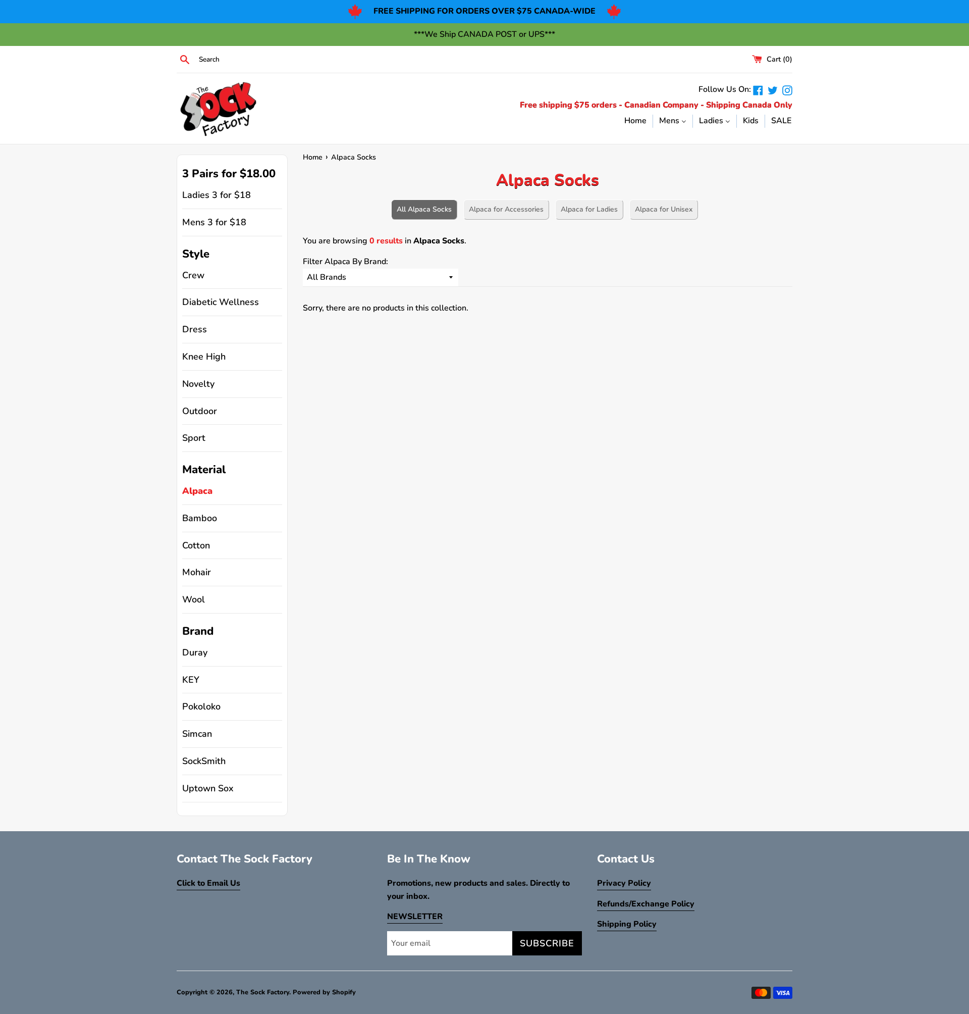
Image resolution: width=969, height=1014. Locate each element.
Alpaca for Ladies (589, 209)
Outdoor (199, 411)
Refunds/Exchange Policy (645, 903)
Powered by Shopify (324, 992)
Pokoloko (201, 706)
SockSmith (204, 761)
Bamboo (199, 518)
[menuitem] (635, 120)
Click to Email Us (208, 883)
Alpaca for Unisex (663, 209)
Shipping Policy (627, 924)
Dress (194, 329)
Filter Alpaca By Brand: (345, 261)
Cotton (196, 545)
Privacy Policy (624, 883)
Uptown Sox (208, 788)
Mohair (196, 572)
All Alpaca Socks (424, 209)
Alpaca (197, 491)
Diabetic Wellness (220, 302)
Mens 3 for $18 (214, 222)
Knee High (204, 356)
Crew (193, 275)
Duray (194, 652)
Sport (193, 438)
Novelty (198, 384)
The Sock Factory (262, 992)
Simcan (197, 734)
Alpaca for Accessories (506, 209)
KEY (190, 680)
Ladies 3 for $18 (216, 195)
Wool (193, 599)
